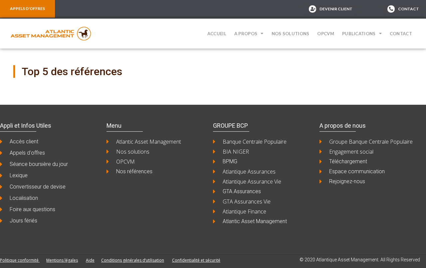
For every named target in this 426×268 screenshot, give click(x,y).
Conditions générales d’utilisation (132, 260)
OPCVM (325, 33)
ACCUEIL (216, 33)
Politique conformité (20, 260)
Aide (90, 260)
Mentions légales (62, 260)
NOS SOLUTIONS (291, 33)
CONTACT (401, 33)
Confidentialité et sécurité (196, 260)
